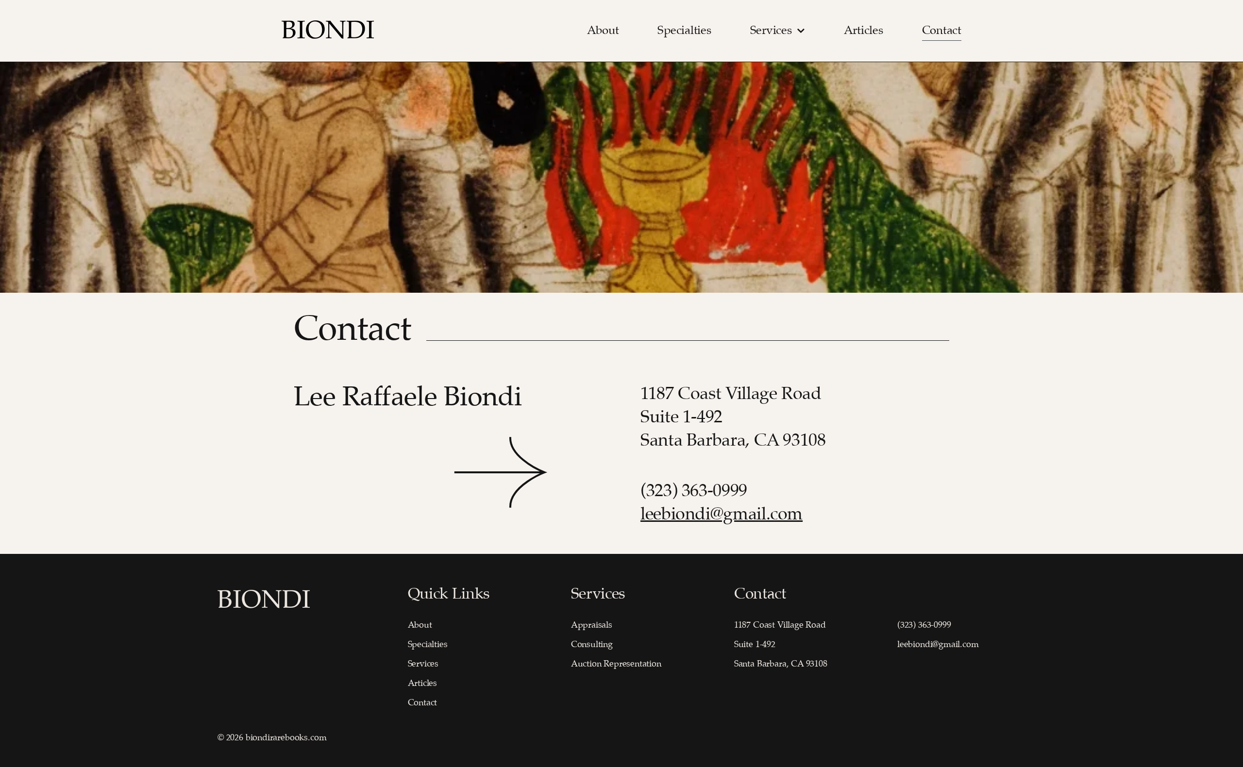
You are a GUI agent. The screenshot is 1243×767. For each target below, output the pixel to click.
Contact (941, 30)
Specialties (684, 30)
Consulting (592, 645)
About (603, 30)
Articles (863, 30)
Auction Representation (616, 664)
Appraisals (591, 625)
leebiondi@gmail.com (721, 514)
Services (771, 30)
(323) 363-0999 (696, 491)
